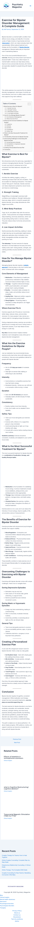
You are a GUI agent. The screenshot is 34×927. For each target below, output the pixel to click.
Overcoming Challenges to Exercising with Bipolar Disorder (15, 139)
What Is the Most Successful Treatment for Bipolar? (16, 133)
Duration (9, 127)
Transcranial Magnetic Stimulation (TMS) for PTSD (17, 815)
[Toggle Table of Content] (28, 103)
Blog (1, 895)
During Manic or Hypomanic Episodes (16, 144)
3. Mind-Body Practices (12, 111)
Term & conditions (17, 919)
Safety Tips (9, 131)
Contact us (17, 915)
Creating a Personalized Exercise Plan (14, 147)
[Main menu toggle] (30, 6)
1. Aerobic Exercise (11, 108)
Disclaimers (17, 917)
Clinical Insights (8, 760)
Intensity (9, 126)
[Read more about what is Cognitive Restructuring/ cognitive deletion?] (15, 801)
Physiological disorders (7, 903)
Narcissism (3, 901)
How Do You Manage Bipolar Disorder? (14, 115)
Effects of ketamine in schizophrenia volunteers (13, 757)
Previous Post (17, 739)
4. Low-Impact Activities (12, 113)
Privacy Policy (17, 911)
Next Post (17, 742)
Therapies (3, 908)
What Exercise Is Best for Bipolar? (13, 106)
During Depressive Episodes (13, 142)
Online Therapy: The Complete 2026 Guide (14, 870)
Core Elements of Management (14, 117)
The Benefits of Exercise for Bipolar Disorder (16, 136)
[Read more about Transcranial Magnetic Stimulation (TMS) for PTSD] (17, 828)
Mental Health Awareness (7, 899)
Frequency (9, 124)
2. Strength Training (11, 110)
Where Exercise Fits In (12, 118)
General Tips (10, 145)
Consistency (10, 129)
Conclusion (7, 149)
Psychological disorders (7, 905)
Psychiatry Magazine (17, 5)
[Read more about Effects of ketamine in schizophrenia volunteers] (17, 772)
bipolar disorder (24, 47)
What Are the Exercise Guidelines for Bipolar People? (16, 121)
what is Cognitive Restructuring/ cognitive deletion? (16, 788)
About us (17, 913)
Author (17, 921)
